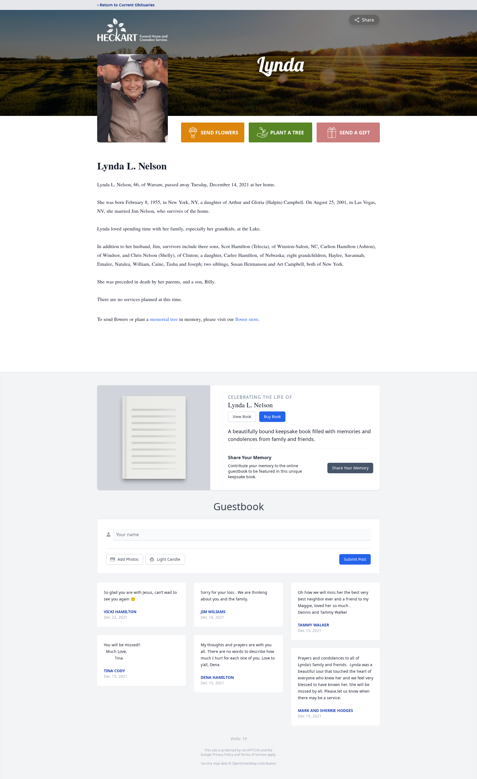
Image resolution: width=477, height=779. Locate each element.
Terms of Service (253, 754)
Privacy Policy (223, 754)
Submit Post (355, 559)
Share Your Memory (350, 467)
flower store (246, 319)
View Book (242, 416)
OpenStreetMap (244, 763)
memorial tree (164, 319)
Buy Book (272, 416)
